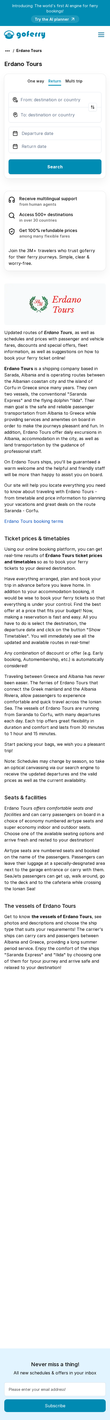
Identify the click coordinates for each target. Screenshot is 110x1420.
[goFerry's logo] (26, 34)
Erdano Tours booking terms (33, 521)
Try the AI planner (52, 19)
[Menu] (101, 35)
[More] (7, 51)
